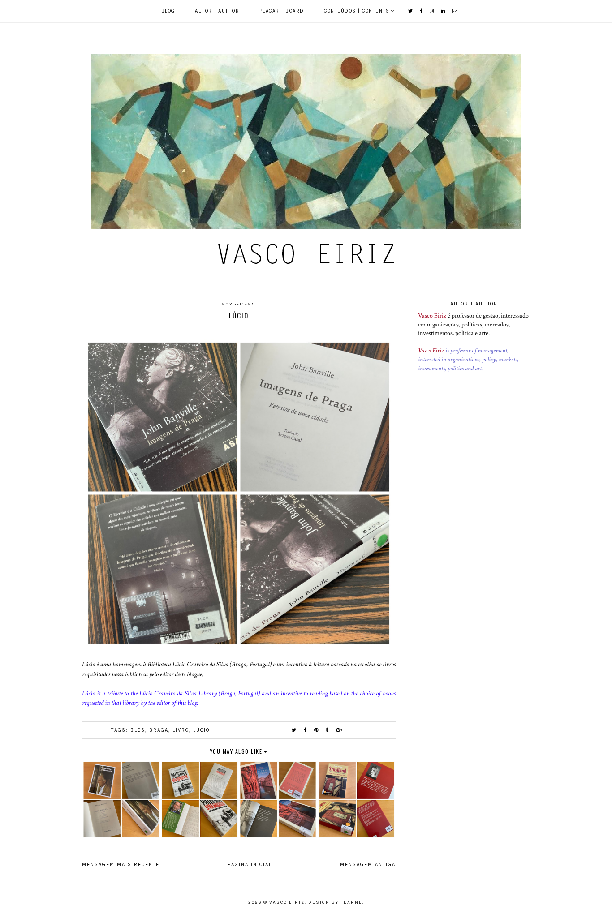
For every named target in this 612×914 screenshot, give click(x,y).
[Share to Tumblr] (327, 730)
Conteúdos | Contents (356, 11)
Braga (158, 730)
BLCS (137, 730)
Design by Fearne (335, 902)
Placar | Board (281, 11)
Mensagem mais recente (120, 864)
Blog (168, 11)
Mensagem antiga (368, 864)
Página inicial (250, 864)
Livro (180, 730)
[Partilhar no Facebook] (305, 730)
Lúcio (201, 730)
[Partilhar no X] (294, 730)
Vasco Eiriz (432, 316)
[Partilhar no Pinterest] (316, 730)
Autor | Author (217, 11)
